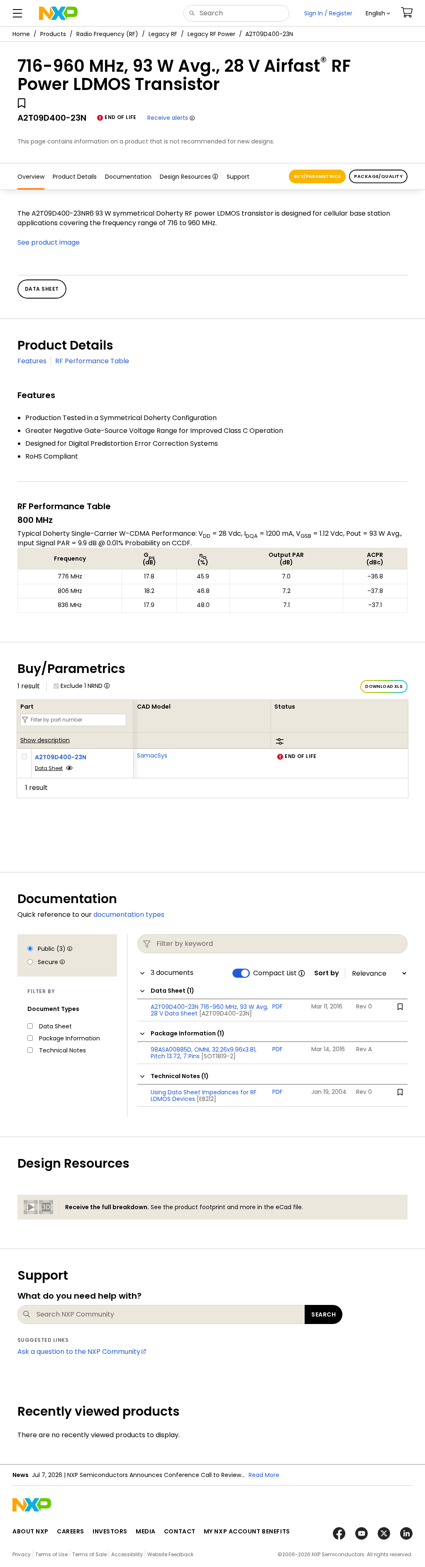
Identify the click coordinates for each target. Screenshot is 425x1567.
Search (323, 1314)
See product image (48, 242)
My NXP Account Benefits (247, 1531)
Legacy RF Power (211, 34)
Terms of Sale (89, 1554)
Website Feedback (170, 1554)
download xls (384, 686)
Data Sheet (49, 768)
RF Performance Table (92, 361)
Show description (45, 740)
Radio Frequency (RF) (107, 34)
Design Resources (185, 176)
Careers (70, 1531)
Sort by (326, 973)
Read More (264, 1475)
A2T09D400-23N (60, 757)
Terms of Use (51, 1554)
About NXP (30, 1531)
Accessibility (127, 1554)
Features (31, 361)
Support (238, 176)
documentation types (128, 914)
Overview (30, 176)
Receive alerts (167, 118)
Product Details (75, 176)
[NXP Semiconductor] (58, 13)
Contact (179, 1531)
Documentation (128, 176)
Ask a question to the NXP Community (78, 1351)
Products (53, 34)
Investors (110, 1531)
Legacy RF (163, 34)
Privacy (21, 1554)
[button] (378, 13)
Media (146, 1531)
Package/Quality (378, 176)
